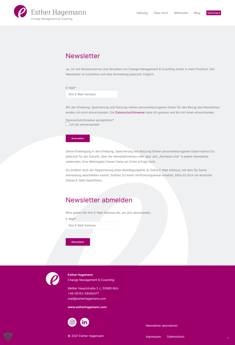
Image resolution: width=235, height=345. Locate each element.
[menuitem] (143, 13)
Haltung (142, 13)
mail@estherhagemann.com (87, 298)
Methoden (181, 13)
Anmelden (77, 138)
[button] (72, 323)
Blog (197, 13)
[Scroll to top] (228, 337)
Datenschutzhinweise (130, 112)
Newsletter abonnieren (161, 325)
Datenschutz (176, 336)
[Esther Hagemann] (50, 13)
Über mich (161, 13)
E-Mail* (71, 88)
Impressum (153, 336)
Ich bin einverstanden (85, 124)
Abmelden (77, 242)
